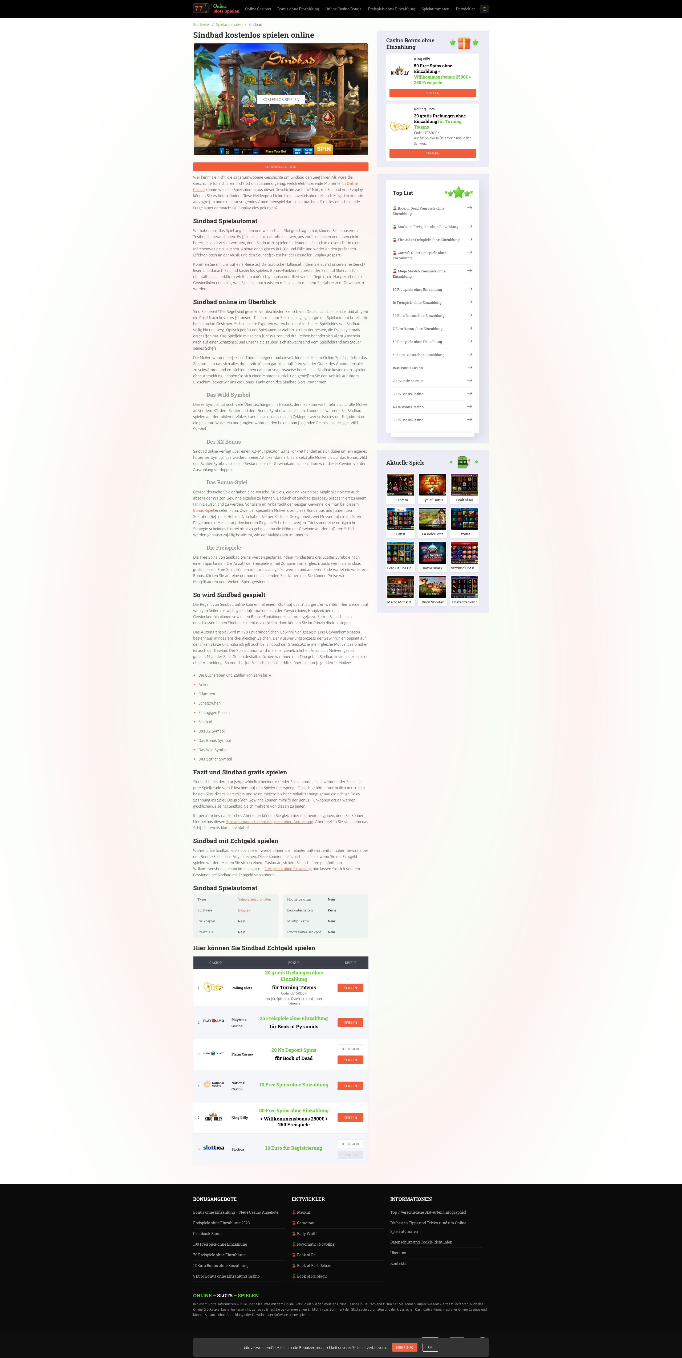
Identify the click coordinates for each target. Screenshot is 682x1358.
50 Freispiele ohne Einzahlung (417, 341)
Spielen (350, 988)
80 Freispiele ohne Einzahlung (417, 289)
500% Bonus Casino (408, 420)
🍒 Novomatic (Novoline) (313, 1244)
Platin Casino (242, 1054)
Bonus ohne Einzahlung (298, 8)
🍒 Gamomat (303, 1222)
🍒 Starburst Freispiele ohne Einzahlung (425, 226)
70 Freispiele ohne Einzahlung (219, 1254)
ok (430, 1347)
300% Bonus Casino (408, 393)
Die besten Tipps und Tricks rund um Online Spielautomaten (428, 1227)
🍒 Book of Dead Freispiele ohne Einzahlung (419, 211)
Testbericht (350, 1048)
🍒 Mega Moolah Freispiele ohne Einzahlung (419, 274)
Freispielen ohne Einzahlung (288, 868)
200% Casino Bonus (408, 380)
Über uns (398, 1252)
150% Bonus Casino (408, 367)
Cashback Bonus (207, 1233)
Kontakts (398, 1263)
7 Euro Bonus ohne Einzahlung (418, 328)
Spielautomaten (435, 8)
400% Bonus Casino (408, 406)
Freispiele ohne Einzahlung (391, 8)
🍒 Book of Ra (304, 1254)
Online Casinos (258, 8)
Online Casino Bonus (344, 8)
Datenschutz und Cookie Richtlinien (421, 1242)
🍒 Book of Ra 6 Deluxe (311, 1265)
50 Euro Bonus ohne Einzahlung (418, 354)
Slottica (238, 1149)
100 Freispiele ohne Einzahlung (220, 1244)
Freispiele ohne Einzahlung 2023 (221, 1222)
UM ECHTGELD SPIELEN (280, 166)
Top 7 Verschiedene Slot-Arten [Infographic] (428, 1212)
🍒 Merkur (301, 1212)
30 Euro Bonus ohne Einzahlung (418, 315)
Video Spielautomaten (254, 899)
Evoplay (244, 910)
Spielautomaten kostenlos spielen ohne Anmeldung (269, 821)
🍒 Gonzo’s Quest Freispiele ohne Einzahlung (419, 255)
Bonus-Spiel (203, 510)
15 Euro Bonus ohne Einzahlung (221, 1265)
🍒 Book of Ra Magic (309, 1276)
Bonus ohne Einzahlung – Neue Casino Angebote (235, 1212)
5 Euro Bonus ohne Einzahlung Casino (226, 1276)
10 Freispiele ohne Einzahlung (417, 302)
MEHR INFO (404, 1347)
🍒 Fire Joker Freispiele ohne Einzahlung (426, 239)
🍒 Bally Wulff (304, 1233)
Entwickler (465, 8)
